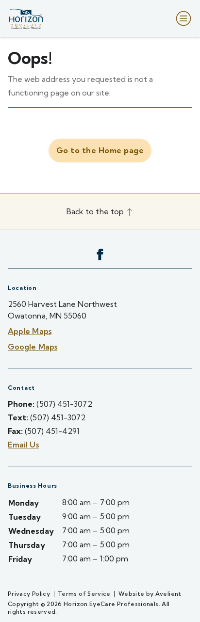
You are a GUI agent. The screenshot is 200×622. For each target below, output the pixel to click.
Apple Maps (29, 331)
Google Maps (32, 346)
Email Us (23, 444)
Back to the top (96, 211)
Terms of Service (84, 593)
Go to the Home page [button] (100, 150)
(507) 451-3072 (64, 404)
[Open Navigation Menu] (181, 18)
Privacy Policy (29, 593)
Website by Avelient (150, 593)
